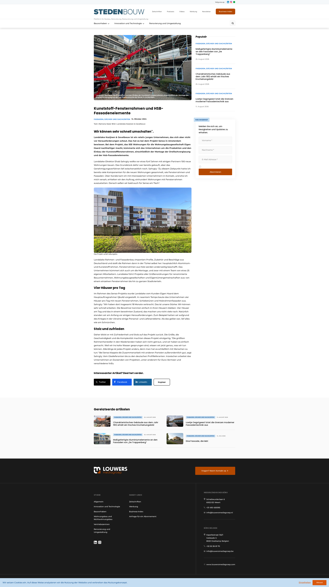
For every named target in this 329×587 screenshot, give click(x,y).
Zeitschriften (157, 11)
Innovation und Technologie (128, 23)
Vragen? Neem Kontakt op (213, 471)
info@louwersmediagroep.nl (219, 512)
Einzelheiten (305, 582)
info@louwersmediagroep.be (220, 551)
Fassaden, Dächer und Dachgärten (112, 119)
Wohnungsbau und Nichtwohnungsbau (103, 517)
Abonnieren (215, 172)
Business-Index (225, 11)
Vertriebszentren (102, 524)
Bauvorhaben (100, 23)
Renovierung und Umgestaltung (165, 23)
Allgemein (98, 501)
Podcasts (170, 11)
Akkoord (319, 583)
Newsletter (206, 11)
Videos (182, 11)
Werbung (193, 11)
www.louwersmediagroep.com (220, 564)
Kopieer (162, 382)
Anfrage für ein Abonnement (142, 516)
